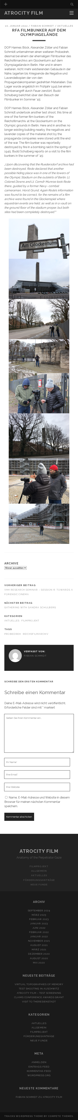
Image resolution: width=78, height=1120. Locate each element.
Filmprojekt (30, 620)
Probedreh (12, 634)
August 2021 (39, 945)
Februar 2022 (39, 932)
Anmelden (39, 1062)
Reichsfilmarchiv (35, 634)
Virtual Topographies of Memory (39, 984)
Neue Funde (39, 884)
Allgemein (12, 18)
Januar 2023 (39, 923)
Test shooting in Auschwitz (39, 988)
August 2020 (39, 958)
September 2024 (39, 910)
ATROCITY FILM (52, 1097)
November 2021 (39, 940)
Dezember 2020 (39, 953)
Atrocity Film (23, 13)
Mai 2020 (39, 962)
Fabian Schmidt (42, 26)
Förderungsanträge (39, 880)
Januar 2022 (39, 936)
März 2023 (39, 915)
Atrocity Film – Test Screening (39, 993)
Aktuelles (65, 26)
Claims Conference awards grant (39, 997)
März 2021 (39, 949)
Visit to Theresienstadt (39, 1001)
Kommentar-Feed (39, 1071)
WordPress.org (39, 1075)
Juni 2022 (38, 928)
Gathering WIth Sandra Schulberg (30, 607)
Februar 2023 (39, 919)
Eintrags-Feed (39, 1066)
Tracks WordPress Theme (23, 1116)
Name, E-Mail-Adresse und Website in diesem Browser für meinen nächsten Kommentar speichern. (37, 802)
